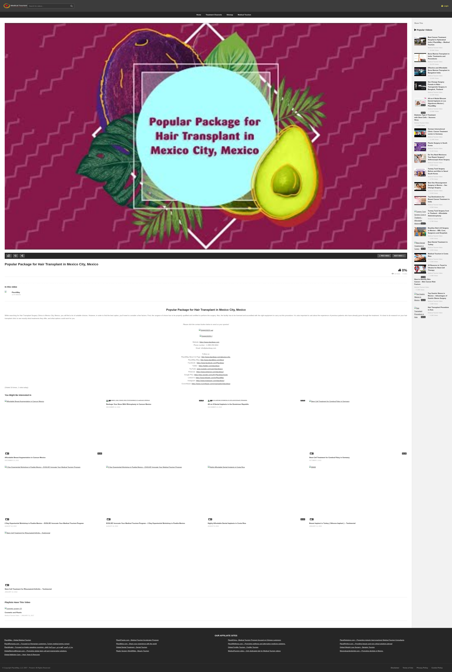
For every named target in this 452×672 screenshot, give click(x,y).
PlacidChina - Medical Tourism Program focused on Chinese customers (254, 640)
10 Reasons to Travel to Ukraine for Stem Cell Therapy (437, 267)
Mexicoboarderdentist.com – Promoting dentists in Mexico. (361, 651)
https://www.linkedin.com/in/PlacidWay (210, 378)
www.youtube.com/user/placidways (210, 369)
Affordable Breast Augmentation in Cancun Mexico (25, 457)
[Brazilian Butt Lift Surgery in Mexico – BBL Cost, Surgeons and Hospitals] (420, 231)
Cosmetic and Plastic (13, 612)
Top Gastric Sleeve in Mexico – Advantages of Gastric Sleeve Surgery (437, 295)
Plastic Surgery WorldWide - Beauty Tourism (132, 651)
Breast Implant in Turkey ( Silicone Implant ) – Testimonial (332, 523)
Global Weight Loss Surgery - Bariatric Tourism (357, 647)
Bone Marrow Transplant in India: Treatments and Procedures (439, 56)
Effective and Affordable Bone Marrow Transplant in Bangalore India (439, 70)
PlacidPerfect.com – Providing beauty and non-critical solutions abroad (366, 644)
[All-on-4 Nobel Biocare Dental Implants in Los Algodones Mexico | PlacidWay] (420, 102)
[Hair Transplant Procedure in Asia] (420, 313)
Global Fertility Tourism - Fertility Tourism (243, 647)
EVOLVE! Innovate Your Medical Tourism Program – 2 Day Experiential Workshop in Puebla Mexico (145, 523)
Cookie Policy (437, 668)
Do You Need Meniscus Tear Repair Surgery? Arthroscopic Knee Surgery (439, 157)
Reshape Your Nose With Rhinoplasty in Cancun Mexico (128, 404)
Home (198, 15)
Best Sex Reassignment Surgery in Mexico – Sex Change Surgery (437, 185)
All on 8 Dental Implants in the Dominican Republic (228, 404)
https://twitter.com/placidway (209, 366)
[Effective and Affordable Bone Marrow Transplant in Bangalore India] (420, 71)
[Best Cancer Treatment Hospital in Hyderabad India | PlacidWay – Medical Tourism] (420, 41)
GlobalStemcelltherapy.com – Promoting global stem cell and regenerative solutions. (35, 651)
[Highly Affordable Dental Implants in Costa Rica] (257, 493)
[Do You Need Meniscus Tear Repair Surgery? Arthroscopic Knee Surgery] (420, 158)
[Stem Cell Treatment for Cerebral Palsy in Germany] (358, 427)
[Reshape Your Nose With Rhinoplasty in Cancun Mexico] (155, 401)
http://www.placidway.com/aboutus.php (216, 357)
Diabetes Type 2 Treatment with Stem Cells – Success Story (425, 117)
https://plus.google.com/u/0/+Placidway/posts (211, 375)
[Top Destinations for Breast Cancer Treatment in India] (420, 200)
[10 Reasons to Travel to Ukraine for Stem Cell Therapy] (420, 269)
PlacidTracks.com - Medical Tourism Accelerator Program (137, 640)
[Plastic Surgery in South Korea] (420, 146)
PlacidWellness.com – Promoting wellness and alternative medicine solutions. (256, 644)
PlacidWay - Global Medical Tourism (17, 640)
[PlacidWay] (8, 293)
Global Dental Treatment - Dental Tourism (131, 647)
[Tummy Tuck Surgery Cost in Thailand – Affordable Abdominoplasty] (420, 217)
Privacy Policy (422, 668)
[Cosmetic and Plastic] (13, 609)
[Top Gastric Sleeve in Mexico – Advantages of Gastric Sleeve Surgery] (420, 297)
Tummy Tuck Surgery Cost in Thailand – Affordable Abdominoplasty (438, 213)
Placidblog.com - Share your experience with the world (136, 644)
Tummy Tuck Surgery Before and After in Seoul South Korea (438, 171)
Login (445, 6)
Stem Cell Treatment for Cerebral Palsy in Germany (329, 457)
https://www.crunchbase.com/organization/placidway (211, 384)
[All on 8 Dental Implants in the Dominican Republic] (257, 401)
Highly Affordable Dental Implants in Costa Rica (227, 523)
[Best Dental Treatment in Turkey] (420, 245)
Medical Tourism (244, 15)
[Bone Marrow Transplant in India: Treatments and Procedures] (420, 57)
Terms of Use (408, 668)
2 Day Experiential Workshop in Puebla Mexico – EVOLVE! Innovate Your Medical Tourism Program (44, 523)
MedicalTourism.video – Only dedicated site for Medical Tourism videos (254, 651)
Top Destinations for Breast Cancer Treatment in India (439, 199)
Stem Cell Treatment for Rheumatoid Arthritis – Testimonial (28, 589)
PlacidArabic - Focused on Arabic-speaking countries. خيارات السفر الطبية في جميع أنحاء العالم (38, 647)
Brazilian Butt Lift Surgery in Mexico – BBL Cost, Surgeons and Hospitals (438, 230)
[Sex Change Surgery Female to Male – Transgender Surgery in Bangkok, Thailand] (420, 85)
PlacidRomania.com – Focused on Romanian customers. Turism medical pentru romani (36, 644)
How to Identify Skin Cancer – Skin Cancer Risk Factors (425, 281)
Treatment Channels (214, 15)
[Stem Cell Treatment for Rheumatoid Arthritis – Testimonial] (54, 559)
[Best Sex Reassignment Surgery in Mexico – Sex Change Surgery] (420, 186)
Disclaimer (395, 668)
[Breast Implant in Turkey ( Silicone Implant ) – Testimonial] (358, 493)
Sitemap (230, 15)
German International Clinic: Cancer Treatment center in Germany (438, 131)
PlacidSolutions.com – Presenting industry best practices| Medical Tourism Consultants (372, 640)
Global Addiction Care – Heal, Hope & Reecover (22, 654)
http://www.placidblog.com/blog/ (212, 360)
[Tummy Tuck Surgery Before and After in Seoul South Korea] (420, 172)
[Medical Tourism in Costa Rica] (420, 257)
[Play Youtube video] (206, 136)
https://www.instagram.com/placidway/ (210, 381)
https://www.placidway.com (209, 342)
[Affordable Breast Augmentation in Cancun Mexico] (54, 427)
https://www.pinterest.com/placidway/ (210, 372)
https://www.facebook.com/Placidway (210, 363)
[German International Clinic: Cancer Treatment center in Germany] (420, 132)
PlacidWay (16, 292)
